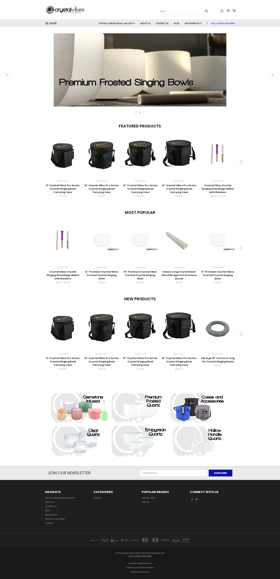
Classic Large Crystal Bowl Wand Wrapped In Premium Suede (179, 275)
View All (146, 502)
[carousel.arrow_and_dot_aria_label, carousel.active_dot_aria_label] (140, 112)
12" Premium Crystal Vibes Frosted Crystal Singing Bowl (101, 275)
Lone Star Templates (145, 567)
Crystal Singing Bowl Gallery (116, 23)
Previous (7, 75)
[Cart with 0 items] (234, 10)
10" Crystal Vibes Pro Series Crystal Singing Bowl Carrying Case (101, 189)
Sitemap (49, 523)
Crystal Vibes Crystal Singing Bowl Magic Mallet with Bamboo (217, 189)
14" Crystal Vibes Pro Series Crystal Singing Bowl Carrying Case (179, 189)
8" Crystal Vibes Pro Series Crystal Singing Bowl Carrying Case (63, 189)
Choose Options (218, 156)
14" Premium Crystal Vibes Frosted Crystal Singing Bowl (140, 275)
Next (272, 75)
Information (192, 23)
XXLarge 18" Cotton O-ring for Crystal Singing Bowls (217, 360)
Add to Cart (63, 156)
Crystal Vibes (148, 498)
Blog (176, 23)
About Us (145, 23)
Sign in (48, 519)
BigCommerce (145, 563)
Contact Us (162, 23)
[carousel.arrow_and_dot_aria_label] (136, 112)
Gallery (97, 498)
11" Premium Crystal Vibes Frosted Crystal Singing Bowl (218, 275)
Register (60, 519)
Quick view (63, 150)
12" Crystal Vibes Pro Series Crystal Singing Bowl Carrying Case (140, 189)
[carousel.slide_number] (140, 69)
